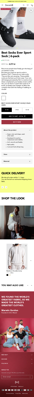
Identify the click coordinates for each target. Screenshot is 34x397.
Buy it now (17, 122)
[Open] (2, 5)
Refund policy (25, 393)
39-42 (17, 109)
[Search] (24, 5)
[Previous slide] (28, 285)
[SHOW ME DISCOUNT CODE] (30, 377)
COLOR (4, 93)
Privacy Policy (18, 393)
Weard (15, 386)
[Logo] (9, 5)
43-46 (27, 109)
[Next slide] (31, 260)
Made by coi (20, 386)
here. (3, 181)
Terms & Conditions (10, 393)
